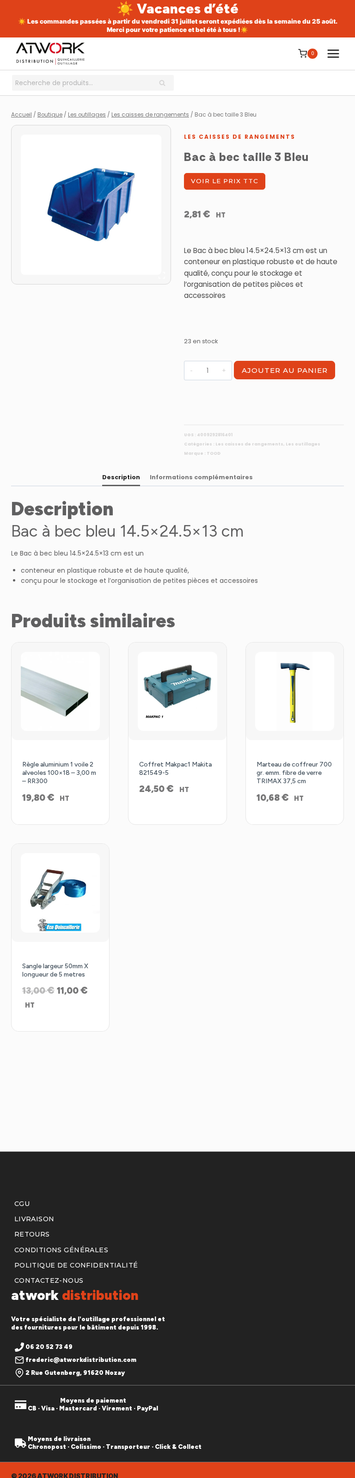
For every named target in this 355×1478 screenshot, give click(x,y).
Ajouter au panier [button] (60, 822)
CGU (22, 1204)
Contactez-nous (49, 1280)
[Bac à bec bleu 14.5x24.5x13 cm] (91, 205)
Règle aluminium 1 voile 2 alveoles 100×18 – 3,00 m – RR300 (59, 773)
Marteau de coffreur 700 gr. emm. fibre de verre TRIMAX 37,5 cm (294, 773)
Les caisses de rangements (239, 137)
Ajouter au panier (285, 370)
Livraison (34, 1219)
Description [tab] (121, 477)
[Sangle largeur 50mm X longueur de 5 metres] (60, 892)
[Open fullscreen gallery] (161, 275)
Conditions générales (61, 1250)
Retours (32, 1235)
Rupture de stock (177, 813)
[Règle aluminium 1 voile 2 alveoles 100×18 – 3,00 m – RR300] (60, 691)
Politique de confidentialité (76, 1265)
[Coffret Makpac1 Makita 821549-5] (177, 691)
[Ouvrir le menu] (333, 53)
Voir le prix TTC (224, 181)
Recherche (165, 84)
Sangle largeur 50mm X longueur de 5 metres (55, 970)
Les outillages (303, 444)
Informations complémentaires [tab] (201, 477)
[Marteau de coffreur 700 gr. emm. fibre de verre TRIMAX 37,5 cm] (294, 691)
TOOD (213, 453)
